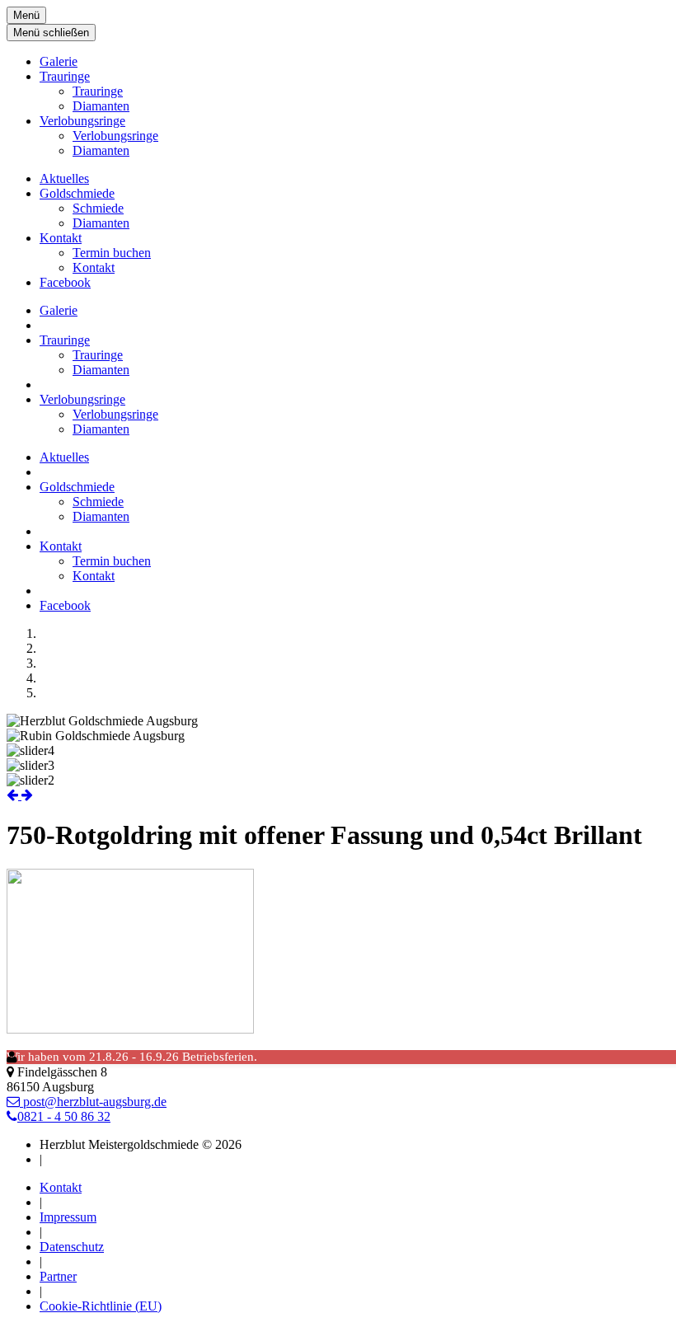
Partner (58, 1276)
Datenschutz (72, 1247)
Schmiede (98, 208)
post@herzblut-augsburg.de (93, 1102)
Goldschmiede (77, 193)
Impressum (68, 1217)
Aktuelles (64, 178)
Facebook (65, 282)
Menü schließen (51, 32)
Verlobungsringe (82, 121)
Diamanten (101, 106)
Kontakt (61, 238)
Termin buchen (112, 253)
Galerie (58, 61)
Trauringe (65, 76)
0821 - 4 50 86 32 (63, 1116)
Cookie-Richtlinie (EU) (101, 1306)
